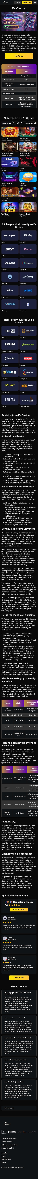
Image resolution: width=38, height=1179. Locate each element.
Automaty (30, 123)
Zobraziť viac (19, 977)
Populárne (5, 123)
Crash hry (21, 123)
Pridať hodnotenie (19, 909)
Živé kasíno (14, 123)
